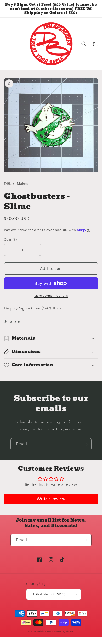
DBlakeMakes (44, 631)
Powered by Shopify (63, 631)
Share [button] (15, 321)
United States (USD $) (48, 594)
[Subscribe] (85, 444)
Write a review (51, 498)
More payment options (51, 295)
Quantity (10, 239)
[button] (6, 44)
